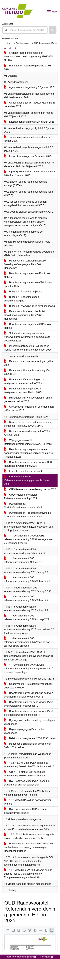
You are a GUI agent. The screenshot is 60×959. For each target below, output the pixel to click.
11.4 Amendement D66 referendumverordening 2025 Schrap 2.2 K (27, 598)
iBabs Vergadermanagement (19, 956)
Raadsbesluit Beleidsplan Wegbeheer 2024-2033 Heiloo (27, 745)
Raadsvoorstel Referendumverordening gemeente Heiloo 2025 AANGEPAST (28, 424)
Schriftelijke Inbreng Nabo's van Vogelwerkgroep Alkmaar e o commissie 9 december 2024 (27, 337)
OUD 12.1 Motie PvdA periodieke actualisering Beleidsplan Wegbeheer (24, 774)
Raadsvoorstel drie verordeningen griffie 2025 (28, 363)
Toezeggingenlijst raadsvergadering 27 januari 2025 (28, 139)
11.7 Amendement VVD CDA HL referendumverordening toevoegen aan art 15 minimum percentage (28, 669)
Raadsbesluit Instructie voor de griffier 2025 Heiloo (27, 372)
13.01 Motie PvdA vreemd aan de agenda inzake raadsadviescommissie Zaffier (29, 836)
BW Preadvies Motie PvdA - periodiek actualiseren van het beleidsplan (27, 783)
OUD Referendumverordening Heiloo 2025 (32, 489)
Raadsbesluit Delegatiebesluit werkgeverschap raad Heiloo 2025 (23, 390)
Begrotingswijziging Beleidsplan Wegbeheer (24, 731)
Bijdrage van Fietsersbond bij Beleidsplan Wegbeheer (29, 722)
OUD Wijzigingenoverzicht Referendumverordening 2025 (21, 496)
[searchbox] (25, 30)
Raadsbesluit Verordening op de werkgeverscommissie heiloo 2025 (24, 381)
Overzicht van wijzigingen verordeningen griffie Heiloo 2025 (29, 408)
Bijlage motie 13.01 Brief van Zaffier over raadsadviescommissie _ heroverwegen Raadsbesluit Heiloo (29, 847)
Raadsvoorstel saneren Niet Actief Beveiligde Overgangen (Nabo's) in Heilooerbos (25, 264)
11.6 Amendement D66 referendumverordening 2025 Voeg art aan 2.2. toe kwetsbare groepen (29, 642)
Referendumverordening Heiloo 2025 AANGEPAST (27, 433)
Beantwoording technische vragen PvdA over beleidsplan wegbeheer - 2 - (28, 704)
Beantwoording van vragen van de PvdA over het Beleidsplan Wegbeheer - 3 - (28, 695)
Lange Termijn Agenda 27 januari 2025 (30, 156)
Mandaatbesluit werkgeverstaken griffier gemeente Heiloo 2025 (28, 399)
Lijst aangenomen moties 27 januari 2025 (31, 121)
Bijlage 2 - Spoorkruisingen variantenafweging (21, 299)
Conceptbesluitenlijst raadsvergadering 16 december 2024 (29, 104)
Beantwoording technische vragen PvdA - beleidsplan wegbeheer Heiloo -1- (29, 713)
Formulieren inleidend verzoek (25, 471)
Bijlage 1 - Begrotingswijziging (25, 291)
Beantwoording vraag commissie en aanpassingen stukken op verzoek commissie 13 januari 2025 (29, 453)
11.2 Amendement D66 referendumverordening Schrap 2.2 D (24, 560)
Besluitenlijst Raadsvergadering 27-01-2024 (28, 67)
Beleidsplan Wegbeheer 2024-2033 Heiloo (32, 738)
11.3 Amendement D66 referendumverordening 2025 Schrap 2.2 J (27, 579)
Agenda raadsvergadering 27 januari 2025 (32, 87)
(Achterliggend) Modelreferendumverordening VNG (23, 505)
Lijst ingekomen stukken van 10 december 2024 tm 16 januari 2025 (29, 173)
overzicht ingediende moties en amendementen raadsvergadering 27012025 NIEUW (28, 57)
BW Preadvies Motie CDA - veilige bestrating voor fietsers (25, 811)
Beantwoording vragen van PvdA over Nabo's (27, 275)
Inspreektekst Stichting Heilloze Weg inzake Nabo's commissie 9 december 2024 (28, 348)
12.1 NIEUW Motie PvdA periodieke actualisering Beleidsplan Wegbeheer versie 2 (29, 765)
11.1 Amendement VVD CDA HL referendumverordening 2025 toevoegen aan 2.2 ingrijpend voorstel (28, 539)
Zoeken (6, 24)
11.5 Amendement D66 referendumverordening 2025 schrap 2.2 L (27, 617)
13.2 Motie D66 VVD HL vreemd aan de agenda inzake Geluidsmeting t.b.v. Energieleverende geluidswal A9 (28, 874)
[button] (52, 30)
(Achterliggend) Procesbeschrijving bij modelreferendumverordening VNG (27, 515)
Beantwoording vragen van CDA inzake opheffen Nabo (28, 284)
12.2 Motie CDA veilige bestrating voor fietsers (27, 802)
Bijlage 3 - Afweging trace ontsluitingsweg (32, 306)
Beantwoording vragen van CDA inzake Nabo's (28, 326)
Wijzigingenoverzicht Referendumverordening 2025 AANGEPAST (28, 442)
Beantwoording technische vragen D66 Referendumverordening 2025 (28, 464)
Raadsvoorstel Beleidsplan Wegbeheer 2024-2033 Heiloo (28, 686)
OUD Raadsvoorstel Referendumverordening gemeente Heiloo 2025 (27, 480)
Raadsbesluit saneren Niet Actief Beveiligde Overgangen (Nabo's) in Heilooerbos (24, 315)
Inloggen (46, 956)
